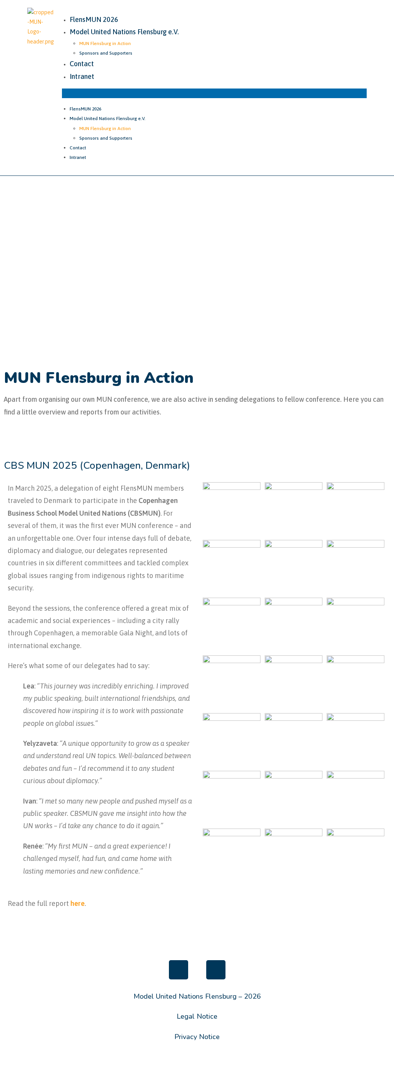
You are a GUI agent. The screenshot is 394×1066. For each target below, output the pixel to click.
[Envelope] (215, 969)
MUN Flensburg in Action (105, 43)
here (77, 903)
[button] (214, 93)
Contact (82, 64)
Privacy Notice (197, 1036)
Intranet (82, 76)
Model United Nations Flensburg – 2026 (197, 996)
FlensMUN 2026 (94, 19)
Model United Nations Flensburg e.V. (124, 32)
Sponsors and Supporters (105, 53)
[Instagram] (178, 969)
